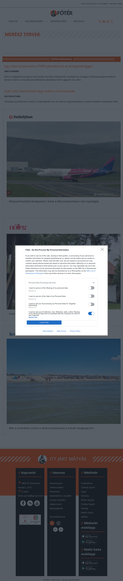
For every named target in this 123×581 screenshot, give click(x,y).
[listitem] (61, 282)
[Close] (103, 250)
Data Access (61, 331)
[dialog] (61, 290)
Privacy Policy (75, 331)
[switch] (91, 287)
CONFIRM (44, 322)
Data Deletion (48, 331)
